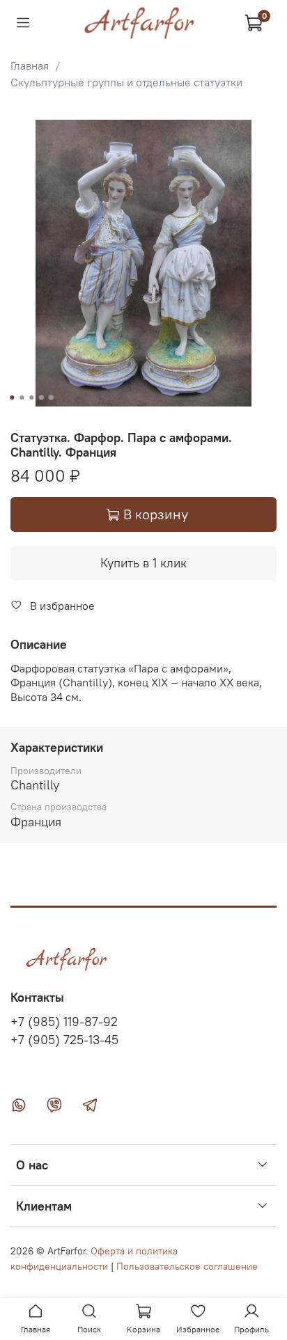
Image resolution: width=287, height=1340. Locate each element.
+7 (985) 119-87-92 (64, 1022)
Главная (29, 65)
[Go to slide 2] (22, 397)
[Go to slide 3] (31, 397)
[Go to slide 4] (41, 397)
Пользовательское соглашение (187, 1266)
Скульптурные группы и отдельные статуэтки (126, 82)
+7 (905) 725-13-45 (64, 1040)
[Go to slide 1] (12, 397)
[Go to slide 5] (51, 397)
